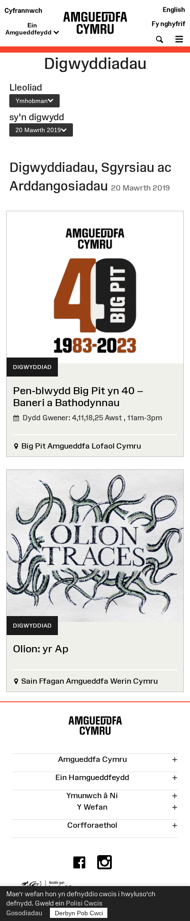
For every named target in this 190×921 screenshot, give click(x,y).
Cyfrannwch (23, 10)
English (174, 9)
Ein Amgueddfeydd (29, 29)
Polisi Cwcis (84, 903)
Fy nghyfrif (168, 23)
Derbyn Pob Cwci (79, 913)
